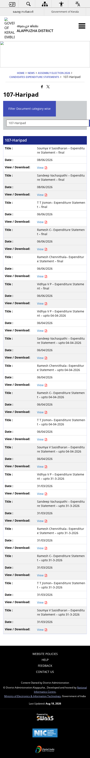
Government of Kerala (65, 11)
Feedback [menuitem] (45, 666)
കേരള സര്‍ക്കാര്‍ (23, 11)
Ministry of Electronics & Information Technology (32, 696)
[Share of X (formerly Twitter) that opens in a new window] (48, 86)
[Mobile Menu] (82, 25)
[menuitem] (12, 4)
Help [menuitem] (45, 660)
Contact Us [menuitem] (45, 672)
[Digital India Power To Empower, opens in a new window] (45, 750)
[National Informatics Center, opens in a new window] (45, 733)
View (40, 168)
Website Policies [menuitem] (45, 654)
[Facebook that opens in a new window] (42, 86)
